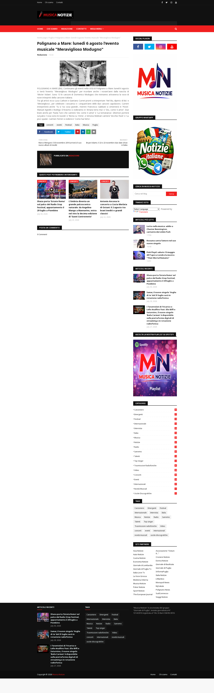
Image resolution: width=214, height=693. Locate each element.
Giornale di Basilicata (165, 564)
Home (39, 2)
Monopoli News (162, 582)
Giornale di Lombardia (142, 565)
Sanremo (155, 451)
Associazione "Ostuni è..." (165, 552)
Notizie (155, 442)
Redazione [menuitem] (66, 28)
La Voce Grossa (140, 576)
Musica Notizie (139, 583)
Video (155, 470)
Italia (77, 125)
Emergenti (155, 414)
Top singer (155, 461)
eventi (59, 125)
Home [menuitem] (40, 28)
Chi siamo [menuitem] (52, 28)
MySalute (160, 586)
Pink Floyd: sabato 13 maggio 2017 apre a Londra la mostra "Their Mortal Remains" (161, 255)
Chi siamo (49, 2)
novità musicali (155, 489)
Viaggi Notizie (162, 597)
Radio (155, 447)
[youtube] (175, 2)
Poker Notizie (139, 587)
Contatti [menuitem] (81, 28)
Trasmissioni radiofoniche (155, 465)
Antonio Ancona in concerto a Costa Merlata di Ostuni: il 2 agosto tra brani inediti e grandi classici (113, 207)
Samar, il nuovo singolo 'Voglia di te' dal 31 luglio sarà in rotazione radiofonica (161, 295)
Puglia (51, 37)
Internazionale (155, 423)
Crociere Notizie (163, 557)
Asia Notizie (138, 550)
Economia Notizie (140, 561)
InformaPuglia (162, 571)
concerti (49, 125)
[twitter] (166, 2)
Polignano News (163, 589)
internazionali (155, 484)
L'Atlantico (160, 579)
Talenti (155, 456)
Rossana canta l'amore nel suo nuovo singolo (161, 242)
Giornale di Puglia (163, 568)
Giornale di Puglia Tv (142, 569)
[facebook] (162, 2)
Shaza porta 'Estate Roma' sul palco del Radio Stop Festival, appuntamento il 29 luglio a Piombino (51, 206)
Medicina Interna (140, 580)
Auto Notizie (138, 554)
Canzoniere (155, 410)
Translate (143, 212)
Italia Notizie (161, 575)
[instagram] (171, 2)
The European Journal (142, 594)
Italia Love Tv (139, 572)
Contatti (59, 2)
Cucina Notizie (139, 558)
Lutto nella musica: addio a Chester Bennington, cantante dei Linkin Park (160, 229)
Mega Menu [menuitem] (96, 28)
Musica (86, 125)
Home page (42, 37)
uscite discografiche (155, 493)
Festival (68, 125)
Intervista (155, 428)
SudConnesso (162, 593)
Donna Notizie (162, 560)
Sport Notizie (139, 590)
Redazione (42, 55)
